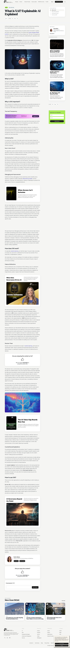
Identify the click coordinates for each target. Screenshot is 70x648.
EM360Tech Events (41, 1)
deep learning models (27, 178)
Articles (38, 630)
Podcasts (16, 1)
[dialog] (61, 641)
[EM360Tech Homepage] (9, 631)
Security (23, 637)
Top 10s (38, 634)
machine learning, (28, 345)
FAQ (60, 634)
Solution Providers (27, 1)
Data (22, 632)
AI (22, 630)
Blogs (60, 632)
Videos (38, 636)
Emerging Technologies (26, 634)
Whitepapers (39, 637)
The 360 (47, 1)
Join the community (59, 1)
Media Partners (49, 634)
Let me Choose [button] (62, 643)
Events (48, 630)
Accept (62, 645)
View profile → (52, 33)
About (60, 630)
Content (20, 1)
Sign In (52, 1)
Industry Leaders (34, 1)
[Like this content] (5, 18)
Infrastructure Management (26, 636)
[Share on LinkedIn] (15, 18)
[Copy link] (17, 18)
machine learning (14, 251)
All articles (63, 600)
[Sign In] (16, 561)
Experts (48, 632)
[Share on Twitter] (13, 18)
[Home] (8, 2)
